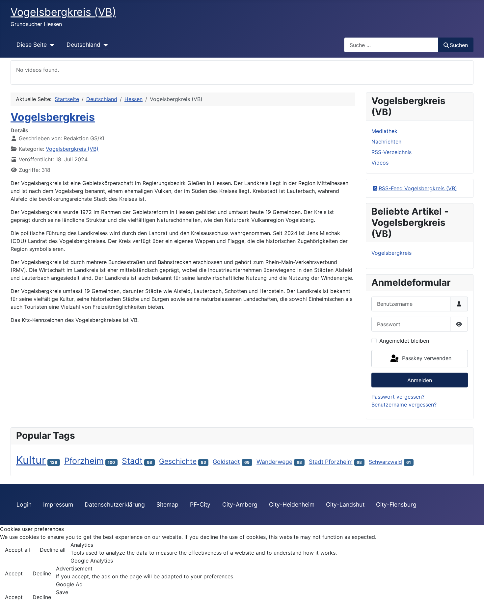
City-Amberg (239, 504)
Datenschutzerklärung (115, 504)
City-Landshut (345, 504)
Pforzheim (84, 461)
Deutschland (83, 44)
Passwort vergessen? (397, 396)
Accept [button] (14, 573)
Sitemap (167, 504)
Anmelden (419, 380)
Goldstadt (226, 461)
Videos (380, 162)
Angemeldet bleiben (404, 340)
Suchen (459, 45)
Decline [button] (42, 573)
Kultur (31, 460)
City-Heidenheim (291, 504)
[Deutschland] (104, 44)
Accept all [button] (17, 549)
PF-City (200, 504)
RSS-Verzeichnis (391, 152)
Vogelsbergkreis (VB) (72, 148)
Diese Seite (31, 44)
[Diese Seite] (51, 44)
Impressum (58, 504)
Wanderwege (274, 461)
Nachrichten (386, 141)
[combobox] (391, 45)
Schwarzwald (385, 462)
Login (24, 504)
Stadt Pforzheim (331, 461)
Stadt (132, 461)
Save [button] (62, 592)
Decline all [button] (53, 549)
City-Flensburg (396, 504)
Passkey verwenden (425, 358)
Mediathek (384, 131)
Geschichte (178, 461)
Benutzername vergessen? (404, 404)
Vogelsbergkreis (53, 117)
